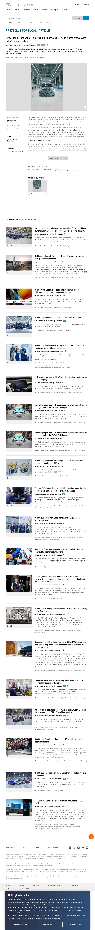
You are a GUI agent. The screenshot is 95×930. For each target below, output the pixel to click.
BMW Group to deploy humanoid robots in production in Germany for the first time (61, 609)
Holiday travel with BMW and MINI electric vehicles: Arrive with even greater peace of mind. (60, 257)
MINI (37, 848)
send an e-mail (13, 129)
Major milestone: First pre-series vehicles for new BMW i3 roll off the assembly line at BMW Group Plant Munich (60, 711)
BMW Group (10, 848)
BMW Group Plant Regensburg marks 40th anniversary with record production (59, 740)
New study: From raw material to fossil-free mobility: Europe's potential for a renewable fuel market (59, 550)
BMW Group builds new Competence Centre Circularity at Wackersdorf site (57, 519)
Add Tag (77, 18)
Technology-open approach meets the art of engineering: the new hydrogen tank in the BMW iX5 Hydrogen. (61, 406)
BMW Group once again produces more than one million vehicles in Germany (60, 774)
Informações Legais (54, 885)
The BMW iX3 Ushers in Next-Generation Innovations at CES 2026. (59, 802)
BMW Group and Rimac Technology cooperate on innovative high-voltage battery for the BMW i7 (61, 461)
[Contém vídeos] (11, 245)
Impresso (36, 885)
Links (22, 885)
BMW (24, 848)
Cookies (8, 889)
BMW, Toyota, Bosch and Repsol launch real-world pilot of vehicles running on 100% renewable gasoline (58, 291)
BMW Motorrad (53, 848)
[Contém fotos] (7, 245)
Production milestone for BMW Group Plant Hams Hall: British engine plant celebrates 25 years (59, 681)
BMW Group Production (16, 151)
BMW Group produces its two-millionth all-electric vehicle (58, 317)
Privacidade (74, 885)
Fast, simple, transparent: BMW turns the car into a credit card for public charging (61, 378)
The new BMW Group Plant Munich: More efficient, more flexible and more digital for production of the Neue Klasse (60, 489)
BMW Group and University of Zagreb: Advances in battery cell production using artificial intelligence (60, 346)
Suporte (8, 885)
